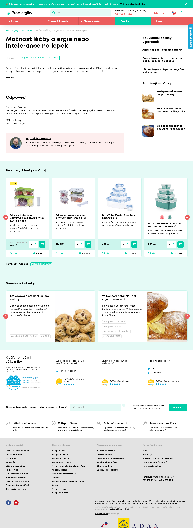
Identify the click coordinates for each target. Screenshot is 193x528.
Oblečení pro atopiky (16, 491)
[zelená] (170, 217)
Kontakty (147, 457)
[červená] (162, 217)
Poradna (125, 21)
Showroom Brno (104, 468)
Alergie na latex (59, 491)
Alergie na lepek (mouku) (32, 58)
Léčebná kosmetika (15, 468)
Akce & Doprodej (59, 21)
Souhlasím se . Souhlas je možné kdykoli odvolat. (147, 409)
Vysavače (11, 464)
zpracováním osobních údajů (152, 407)
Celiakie (54, 58)
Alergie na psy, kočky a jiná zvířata (68, 468)
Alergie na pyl (58, 453)
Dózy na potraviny (41, 265)
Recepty (160, 21)
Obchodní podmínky (107, 464)
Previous (5, 217)
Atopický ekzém (59, 472)
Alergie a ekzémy (92, 21)
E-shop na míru (101, 516)
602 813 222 (125, 14)
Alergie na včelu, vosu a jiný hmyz (68, 483)
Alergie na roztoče (61, 460)
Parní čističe (12, 472)
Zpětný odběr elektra (107, 472)
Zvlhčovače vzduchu (16, 479)
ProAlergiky (12, 31)
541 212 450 (167, 482)
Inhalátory (11, 460)
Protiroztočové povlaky (17, 453)
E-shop (15, 21)
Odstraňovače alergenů (18, 483)
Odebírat (177, 409)
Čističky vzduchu (14, 457)
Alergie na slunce (60, 495)
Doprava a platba (106, 453)
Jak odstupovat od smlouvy (110, 460)
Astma (55, 487)
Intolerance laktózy (61, 464)
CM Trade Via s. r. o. (121, 503)
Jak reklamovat (105, 457)
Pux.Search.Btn (53, 13)
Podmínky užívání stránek (118, 511)
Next (187, 217)
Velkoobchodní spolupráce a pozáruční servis (154, 505)
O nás (145, 453)
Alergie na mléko (60, 457)
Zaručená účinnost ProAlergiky (158, 460)
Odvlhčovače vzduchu (17, 476)
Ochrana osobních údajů (155, 464)
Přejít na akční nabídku (132, 4)
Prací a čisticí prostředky (18, 487)
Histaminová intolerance (64, 476)
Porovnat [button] (40, 254)
